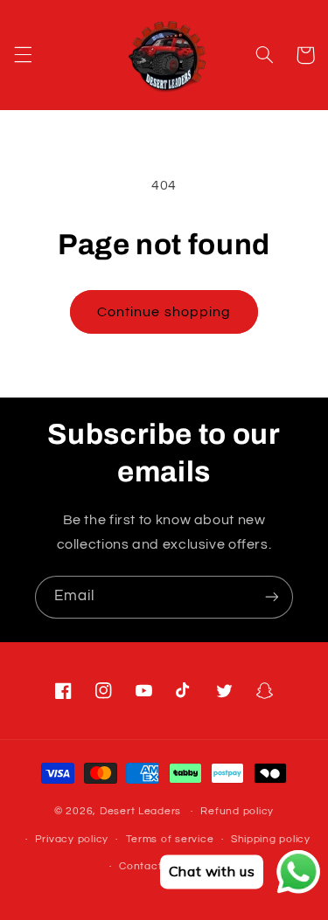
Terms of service (170, 839)
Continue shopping (164, 312)
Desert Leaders (140, 811)
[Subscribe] (272, 597)
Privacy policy (71, 839)
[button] (23, 55)
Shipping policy (271, 839)
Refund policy (237, 811)
